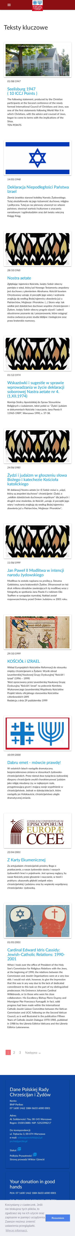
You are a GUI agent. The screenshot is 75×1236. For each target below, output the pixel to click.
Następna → (33, 1052)
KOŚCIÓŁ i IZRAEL (23, 661)
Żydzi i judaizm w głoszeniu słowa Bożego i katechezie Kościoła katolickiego (37, 479)
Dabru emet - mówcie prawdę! (34, 763)
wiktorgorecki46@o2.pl (30, 1138)
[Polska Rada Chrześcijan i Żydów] (37, 7)
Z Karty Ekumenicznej (26, 860)
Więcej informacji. (17, 1230)
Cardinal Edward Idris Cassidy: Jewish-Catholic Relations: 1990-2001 (36, 954)
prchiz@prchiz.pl (18, 1141)
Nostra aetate (19, 278)
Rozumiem (58, 1218)
